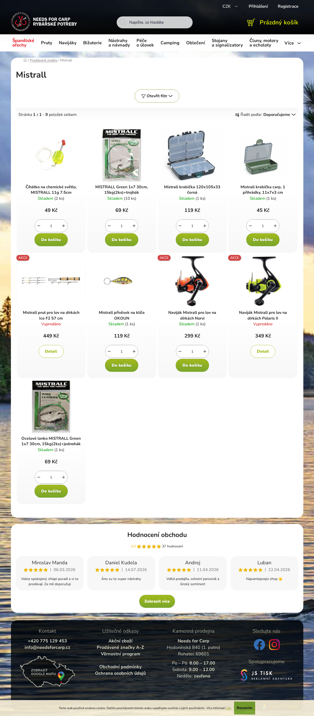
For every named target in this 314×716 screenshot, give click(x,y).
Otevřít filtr (157, 96)
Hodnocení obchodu (157, 534)
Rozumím (244, 708)
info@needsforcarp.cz (47, 647)
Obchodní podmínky (120, 667)
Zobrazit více (157, 601)
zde (228, 708)
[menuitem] (24, 43)
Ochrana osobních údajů (120, 673)
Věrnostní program (120, 654)
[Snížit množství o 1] (38, 226)
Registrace (288, 6)
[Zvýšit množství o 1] (63, 226)
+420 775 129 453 (47, 641)
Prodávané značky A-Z (120, 647)
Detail (51, 351)
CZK (227, 6)
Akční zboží (120, 641)
